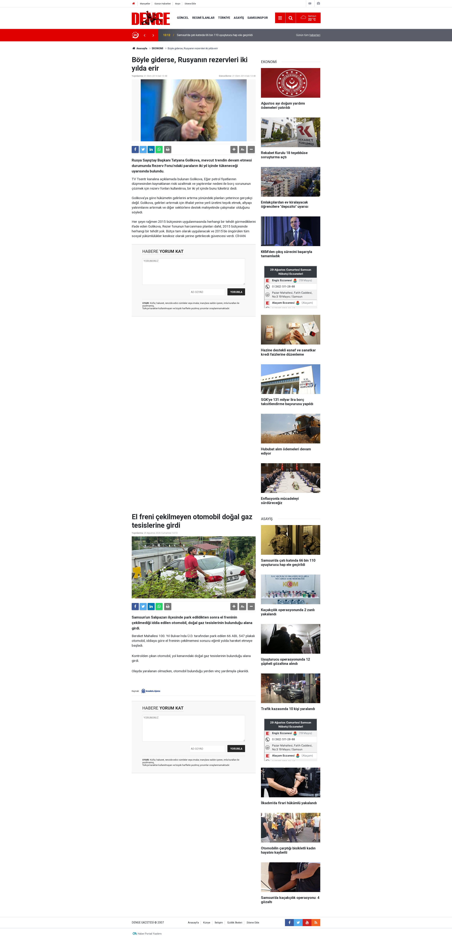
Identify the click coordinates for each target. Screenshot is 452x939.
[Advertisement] (194, 351)
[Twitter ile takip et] (298, 922)
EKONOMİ (157, 48)
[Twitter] (143, 149)
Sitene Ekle (190, 3)
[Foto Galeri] (318, 3)
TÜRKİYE (224, 17)
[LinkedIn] (151, 149)
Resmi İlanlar (203, 17)
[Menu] (280, 18)
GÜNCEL (183, 17)
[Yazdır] (167, 149)
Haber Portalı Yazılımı (150, 933)
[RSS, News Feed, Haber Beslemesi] (315, 922)
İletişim (219, 922)
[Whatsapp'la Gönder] (159, 149)
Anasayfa (141, 48)
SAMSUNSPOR (257, 17)
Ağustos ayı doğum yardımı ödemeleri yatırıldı (205, 35)
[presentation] (144, 35)
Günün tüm (308, 35)
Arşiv (177, 3)
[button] (233, 149)
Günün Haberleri (162, 3)
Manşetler (145, 3)
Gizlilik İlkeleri (234, 922)
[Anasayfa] (134, 3)
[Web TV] (310, 3)
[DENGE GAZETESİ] (151, 17)
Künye (206, 922)
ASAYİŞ (239, 17)
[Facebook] (135, 149)
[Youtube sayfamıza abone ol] (307, 922)
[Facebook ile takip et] (289, 922)
